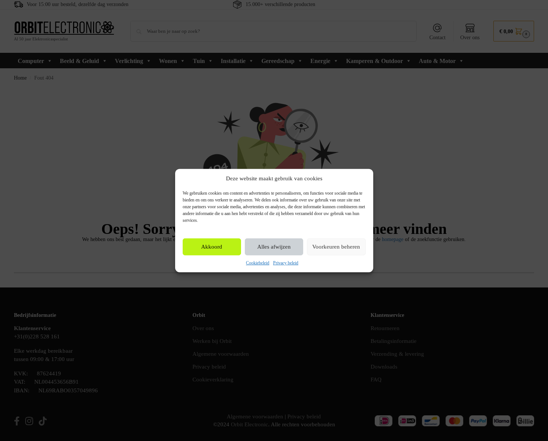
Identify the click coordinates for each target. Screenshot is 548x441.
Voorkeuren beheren (336, 247)
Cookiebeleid (257, 263)
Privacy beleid (285, 263)
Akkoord (211, 247)
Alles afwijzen (274, 247)
